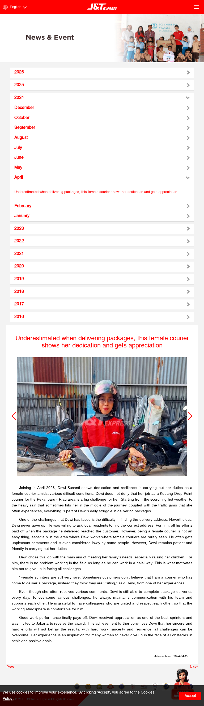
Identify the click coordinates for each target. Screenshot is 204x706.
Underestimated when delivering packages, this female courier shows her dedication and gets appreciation (95, 192)
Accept (190, 696)
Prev (10, 667)
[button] (14, 416)
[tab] (102, 73)
